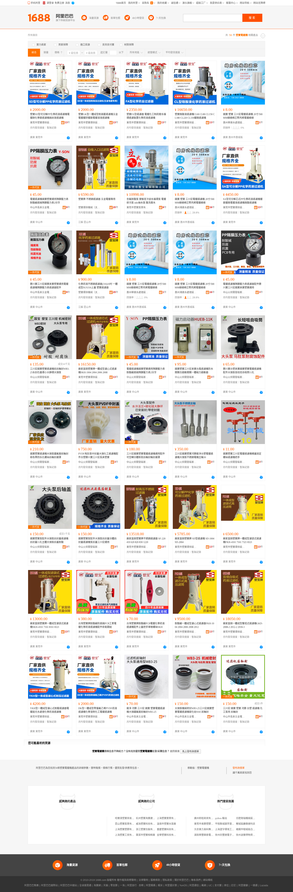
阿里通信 (194, 885)
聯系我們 (196, 880)
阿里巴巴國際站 (49, 885)
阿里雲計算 (171, 885)
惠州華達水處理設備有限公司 (234, 122)
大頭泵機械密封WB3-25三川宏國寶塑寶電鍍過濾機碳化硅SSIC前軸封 (194, 710)
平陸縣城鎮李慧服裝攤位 (228, 823)
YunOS (183, 885)
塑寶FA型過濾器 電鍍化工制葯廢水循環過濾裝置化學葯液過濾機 (146, 116)
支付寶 (218, 885)
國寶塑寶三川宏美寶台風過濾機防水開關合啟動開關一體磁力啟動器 (194, 370)
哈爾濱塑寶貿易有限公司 (128, 818)
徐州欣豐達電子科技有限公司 (230, 835)
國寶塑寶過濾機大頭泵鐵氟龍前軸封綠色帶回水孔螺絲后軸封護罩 (49, 455)
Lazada (264, 885)
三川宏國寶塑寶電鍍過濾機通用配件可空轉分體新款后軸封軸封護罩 (146, 455)
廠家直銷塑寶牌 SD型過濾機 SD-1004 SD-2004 (194, 540)
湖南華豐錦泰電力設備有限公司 (211, 835)
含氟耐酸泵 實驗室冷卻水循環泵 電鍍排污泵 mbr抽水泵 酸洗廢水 (146, 201)
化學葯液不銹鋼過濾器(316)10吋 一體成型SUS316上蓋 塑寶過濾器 (98, 286)
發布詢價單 (239, 768)
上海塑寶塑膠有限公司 (127, 829)
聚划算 (114, 885)
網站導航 (208, 880)
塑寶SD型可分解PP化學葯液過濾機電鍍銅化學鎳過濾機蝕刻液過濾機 (50, 116)
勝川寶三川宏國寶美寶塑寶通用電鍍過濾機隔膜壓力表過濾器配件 (49, 286)
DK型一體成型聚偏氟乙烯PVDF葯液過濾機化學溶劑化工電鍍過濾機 (97, 710)
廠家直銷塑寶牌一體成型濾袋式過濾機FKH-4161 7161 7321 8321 (242, 540)
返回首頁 (175, 751)
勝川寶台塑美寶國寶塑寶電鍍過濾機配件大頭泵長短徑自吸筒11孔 (242, 370)
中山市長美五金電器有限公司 (41, 207)
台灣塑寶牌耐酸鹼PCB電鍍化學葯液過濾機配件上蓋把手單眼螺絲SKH (146, 625)
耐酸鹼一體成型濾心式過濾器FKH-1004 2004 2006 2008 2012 (194, 625)
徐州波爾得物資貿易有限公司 (251, 835)
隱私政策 (167, 880)
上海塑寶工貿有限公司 (127, 835)
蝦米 (160, 885)
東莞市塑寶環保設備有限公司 (41, 122)
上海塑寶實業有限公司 (169, 818)
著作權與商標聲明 (126, 880)
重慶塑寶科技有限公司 (169, 829)
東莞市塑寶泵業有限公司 (137, 207)
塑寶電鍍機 (203, 768)
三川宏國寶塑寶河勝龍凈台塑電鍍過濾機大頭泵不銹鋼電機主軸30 (194, 455)
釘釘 (233, 885)
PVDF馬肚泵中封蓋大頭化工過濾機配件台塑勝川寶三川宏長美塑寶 (98, 455)
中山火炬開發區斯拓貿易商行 (234, 292)
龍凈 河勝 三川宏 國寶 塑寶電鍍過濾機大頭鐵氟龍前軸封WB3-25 (146, 710)
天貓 (105, 885)
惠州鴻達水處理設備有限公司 (186, 207)
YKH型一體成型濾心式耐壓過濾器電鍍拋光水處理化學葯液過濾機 (49, 710)
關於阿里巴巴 (181, 880)
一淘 (122, 885)
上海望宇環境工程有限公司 (229, 829)
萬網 (203, 885)
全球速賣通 (85, 885)
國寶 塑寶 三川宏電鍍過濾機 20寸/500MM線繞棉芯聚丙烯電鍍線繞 (243, 116)
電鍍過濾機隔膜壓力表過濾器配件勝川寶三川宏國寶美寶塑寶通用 (242, 286)
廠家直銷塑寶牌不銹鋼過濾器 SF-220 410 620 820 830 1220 (146, 540)
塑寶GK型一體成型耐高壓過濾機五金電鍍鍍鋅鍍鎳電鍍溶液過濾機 (98, 116)
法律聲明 (143, 880)
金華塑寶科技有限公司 (169, 835)
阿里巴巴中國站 (68, 885)
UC (210, 885)
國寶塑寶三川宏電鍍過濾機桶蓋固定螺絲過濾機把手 (242, 455)
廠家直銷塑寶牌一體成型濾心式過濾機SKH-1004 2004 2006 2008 (97, 370)
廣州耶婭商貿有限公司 (206, 818)
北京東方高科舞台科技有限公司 (211, 829)
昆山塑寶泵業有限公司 (127, 823)
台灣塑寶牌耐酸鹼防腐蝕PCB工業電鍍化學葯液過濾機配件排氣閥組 (97, 625)
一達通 (254, 885)
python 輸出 (221, 818)
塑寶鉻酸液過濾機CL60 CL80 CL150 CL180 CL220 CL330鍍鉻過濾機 (195, 116)
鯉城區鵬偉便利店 (245, 823)
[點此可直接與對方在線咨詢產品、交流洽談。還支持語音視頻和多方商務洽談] (68, 138)
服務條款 (155, 880)
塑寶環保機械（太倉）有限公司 (89, 207)
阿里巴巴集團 (31, 885)
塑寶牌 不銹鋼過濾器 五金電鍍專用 (96, 199)
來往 (226, 885)
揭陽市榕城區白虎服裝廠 (249, 829)
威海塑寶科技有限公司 (148, 823)
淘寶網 (97, 885)
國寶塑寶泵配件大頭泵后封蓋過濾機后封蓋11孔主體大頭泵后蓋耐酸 (49, 540)
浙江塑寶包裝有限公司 (148, 829)
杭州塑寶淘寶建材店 (146, 818)
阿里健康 (243, 885)
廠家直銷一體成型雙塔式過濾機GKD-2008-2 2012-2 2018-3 (243, 625)
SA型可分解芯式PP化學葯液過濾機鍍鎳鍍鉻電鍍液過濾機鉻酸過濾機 (243, 201)
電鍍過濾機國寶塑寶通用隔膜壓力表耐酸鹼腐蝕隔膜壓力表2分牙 (49, 201)
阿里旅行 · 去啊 (135, 885)
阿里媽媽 (150, 885)
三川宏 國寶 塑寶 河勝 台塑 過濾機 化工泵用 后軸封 (243, 710)
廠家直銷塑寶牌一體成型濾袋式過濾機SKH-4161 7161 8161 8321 (49, 625)
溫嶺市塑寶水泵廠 (166, 823)
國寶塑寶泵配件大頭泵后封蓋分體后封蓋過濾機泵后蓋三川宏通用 (97, 540)
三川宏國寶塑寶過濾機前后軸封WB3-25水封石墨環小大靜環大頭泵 (49, 370)
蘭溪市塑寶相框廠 (145, 835)
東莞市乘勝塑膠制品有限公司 (209, 823)
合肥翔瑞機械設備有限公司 (250, 818)
